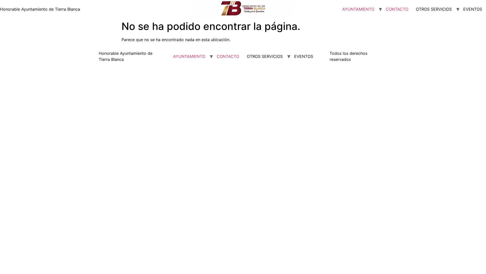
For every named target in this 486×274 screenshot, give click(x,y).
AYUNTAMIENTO (358, 9)
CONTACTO (397, 9)
